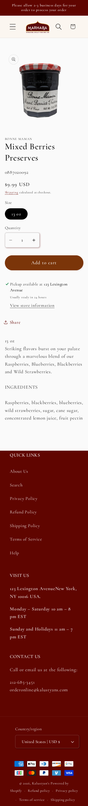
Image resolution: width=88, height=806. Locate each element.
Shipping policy (63, 800)
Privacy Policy (24, 498)
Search (16, 485)
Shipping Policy (25, 525)
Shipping (11, 192)
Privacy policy (67, 791)
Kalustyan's (41, 783)
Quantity (13, 227)
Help (14, 553)
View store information (32, 305)
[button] (13, 27)
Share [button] (15, 322)
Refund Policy (23, 512)
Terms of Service (26, 539)
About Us (19, 471)
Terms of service (32, 800)
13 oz (16, 214)
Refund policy (39, 791)
